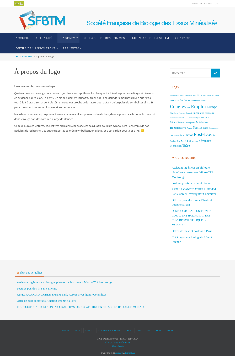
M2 (202, 118)
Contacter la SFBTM (201, 3)
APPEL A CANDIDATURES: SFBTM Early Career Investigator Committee (61, 294)
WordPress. (130, 352)
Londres (192, 118)
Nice (205, 127)
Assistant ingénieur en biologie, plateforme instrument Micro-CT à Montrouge (192, 172)
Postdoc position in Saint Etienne (192, 183)
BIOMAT (65, 330)
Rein (178, 141)
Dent (188, 107)
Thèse (186, 145)
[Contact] (17, 3)
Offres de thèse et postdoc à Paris (192, 231)
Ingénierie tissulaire (203, 113)
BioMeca (215, 96)
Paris (182, 135)
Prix (214, 135)
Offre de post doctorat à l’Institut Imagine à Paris (47, 300)
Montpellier (190, 123)
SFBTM (186, 140)
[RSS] (21, 3)
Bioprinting (174, 100)
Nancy (189, 128)
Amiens (181, 96)
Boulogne (195, 100)
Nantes (197, 127)
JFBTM (181, 118)
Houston (182, 113)
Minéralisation (177, 122)
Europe (212, 107)
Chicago (202, 100)
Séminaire (205, 140)
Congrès (178, 106)
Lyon (198, 118)
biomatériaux (204, 95)
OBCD (128, 330)
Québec (173, 141)
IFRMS (158, 330)
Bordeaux (185, 100)
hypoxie (189, 113)
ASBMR (170, 330)
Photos (189, 135)
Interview (174, 118)
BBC (194, 96)
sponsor (195, 141)
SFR (148, 330)
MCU (207, 118)
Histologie (174, 113)
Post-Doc (203, 134)
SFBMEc (89, 330)
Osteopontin (213, 128)
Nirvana (119, 352)
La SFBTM (27, 56)
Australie (188, 96)
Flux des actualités (31, 272)
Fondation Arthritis (109, 330)
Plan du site (117, 346)
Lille (186, 118)
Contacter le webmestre (117, 342)
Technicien (176, 145)
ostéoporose (174, 135)
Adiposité (174, 96)
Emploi (198, 106)
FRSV (138, 330)
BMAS (77, 330)
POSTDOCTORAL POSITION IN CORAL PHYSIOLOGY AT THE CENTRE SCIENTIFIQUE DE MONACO (81, 307)
